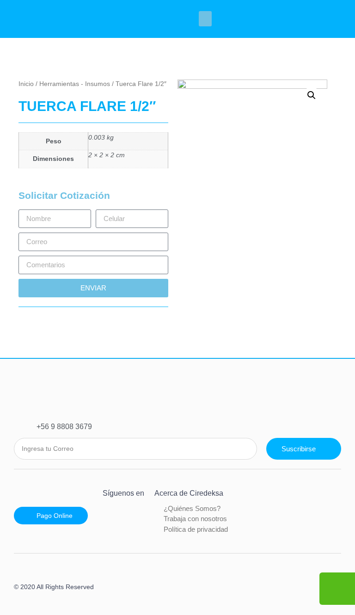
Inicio (26, 83)
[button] (205, 18)
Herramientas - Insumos (74, 83)
